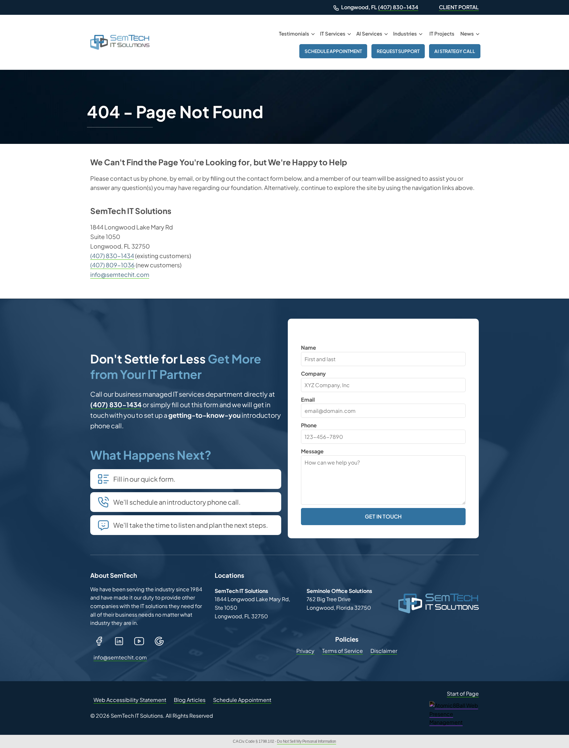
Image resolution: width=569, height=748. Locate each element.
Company (313, 373)
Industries (405, 33)
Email (308, 399)
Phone (309, 425)
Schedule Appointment (333, 51)
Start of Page (463, 693)
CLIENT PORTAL (459, 7)
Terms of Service (342, 650)
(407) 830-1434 (398, 7)
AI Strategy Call (454, 51)
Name (308, 347)
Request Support (398, 51)
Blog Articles (189, 699)
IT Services (332, 33)
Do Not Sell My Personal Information (306, 741)
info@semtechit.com (119, 274)
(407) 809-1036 (112, 265)
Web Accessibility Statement (130, 699)
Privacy (305, 650)
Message (312, 451)
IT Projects (441, 33)
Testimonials (294, 33)
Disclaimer (383, 650)
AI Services (369, 33)
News (467, 33)
